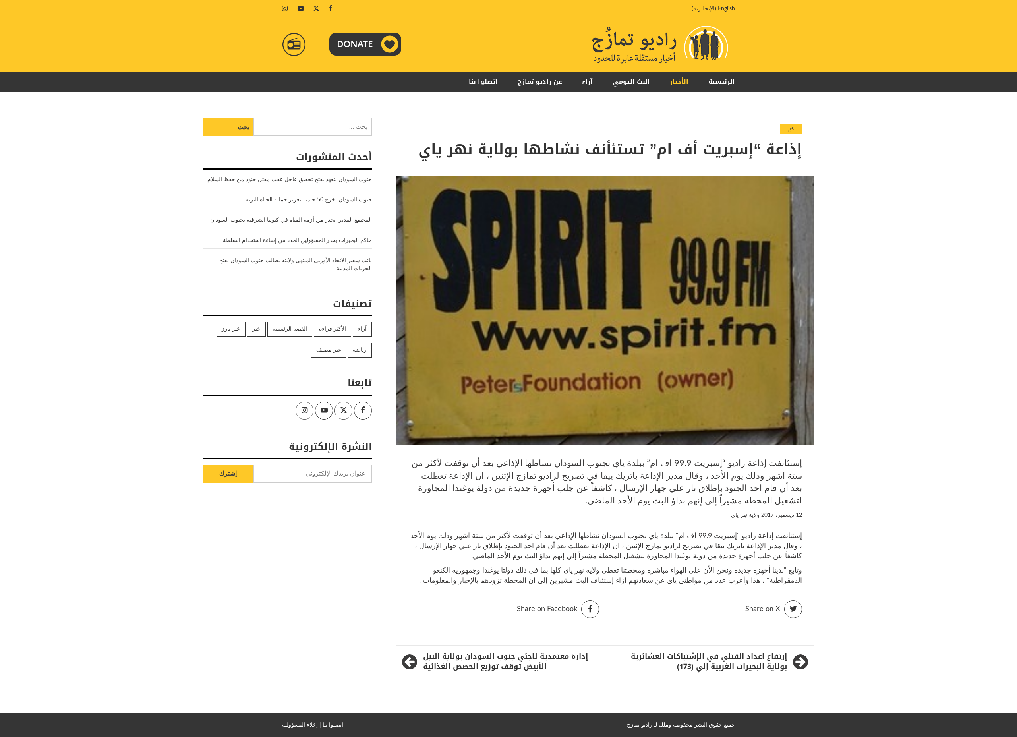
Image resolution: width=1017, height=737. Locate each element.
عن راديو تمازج (540, 81)
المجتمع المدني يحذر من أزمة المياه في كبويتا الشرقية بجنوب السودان (291, 220)
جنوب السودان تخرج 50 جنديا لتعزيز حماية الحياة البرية (309, 200)
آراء (587, 81)
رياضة (360, 350)
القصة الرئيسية (290, 329)
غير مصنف (328, 350)
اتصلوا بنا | (331, 725)
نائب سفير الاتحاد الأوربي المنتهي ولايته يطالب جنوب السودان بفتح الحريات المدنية (295, 264)
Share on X (762, 609)
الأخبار (679, 81)
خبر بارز (231, 329)
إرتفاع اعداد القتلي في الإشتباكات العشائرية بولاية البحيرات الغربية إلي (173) (709, 662)
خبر (791, 129)
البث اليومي (631, 81)
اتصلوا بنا (483, 81)
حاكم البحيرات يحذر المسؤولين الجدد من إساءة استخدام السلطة (297, 240)
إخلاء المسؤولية (300, 725)
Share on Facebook (547, 609)
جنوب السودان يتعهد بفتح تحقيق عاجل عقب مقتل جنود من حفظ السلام (289, 179)
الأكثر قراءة (332, 329)
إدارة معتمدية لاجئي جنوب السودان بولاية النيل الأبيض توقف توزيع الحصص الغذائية (505, 662)
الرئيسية (721, 81)
